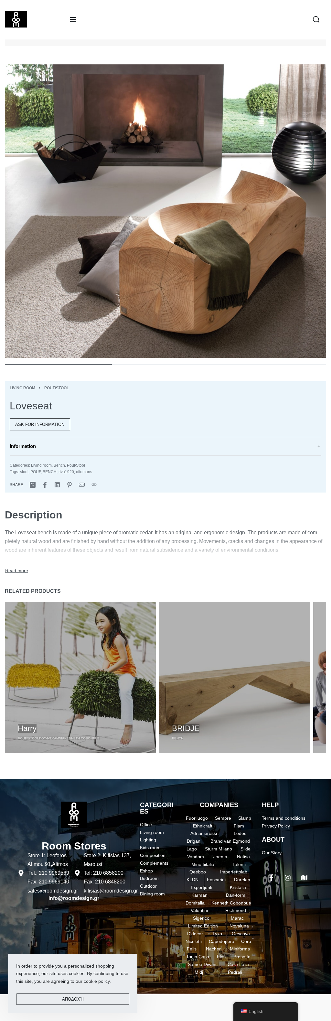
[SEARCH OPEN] (316, 19)
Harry (27, 728)
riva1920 (66, 472)
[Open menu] (73, 19)
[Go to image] (58, 364)
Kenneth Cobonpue (82, 738)
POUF (35, 472)
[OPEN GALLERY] (165, 211)
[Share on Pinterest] (69, 485)
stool (24, 472)
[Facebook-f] (271, 877)
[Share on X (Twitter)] (33, 485)
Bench (59, 465)
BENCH (50, 472)
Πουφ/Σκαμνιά (51, 738)
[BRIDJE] (234, 677)
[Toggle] (16, 570)
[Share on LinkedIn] (57, 485)
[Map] (304, 877)
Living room (22, 388)
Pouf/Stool (56, 388)
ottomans (84, 472)
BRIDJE (185, 728)
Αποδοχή (73, 999)
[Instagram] (287, 877)
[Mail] (82, 485)
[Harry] (80, 677)
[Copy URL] (94, 485)
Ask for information (39, 424)
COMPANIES (219, 804)
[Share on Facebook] (45, 485)
